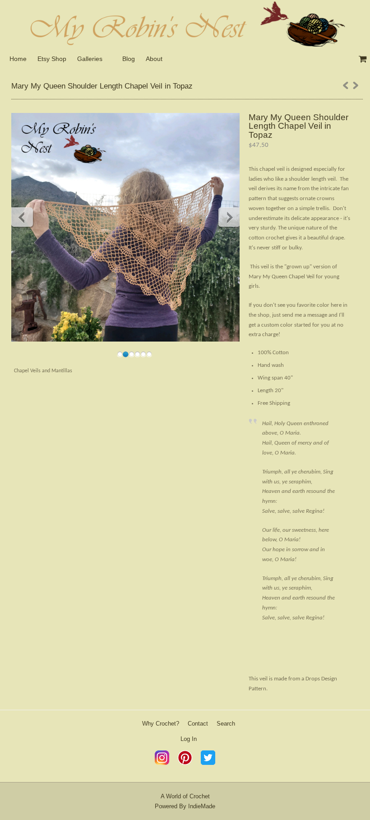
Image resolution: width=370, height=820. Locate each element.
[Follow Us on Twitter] (208, 762)
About (154, 58)
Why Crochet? (160, 723)
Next (228, 217)
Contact (198, 723)
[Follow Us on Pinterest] (185, 762)
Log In (188, 739)
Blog (128, 58)
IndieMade (201, 806)
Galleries (89, 58)
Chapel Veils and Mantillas (43, 371)
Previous (22, 217)
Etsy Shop (51, 58)
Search (226, 723)
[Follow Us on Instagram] (162, 762)
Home (18, 58)
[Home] (185, 23)
